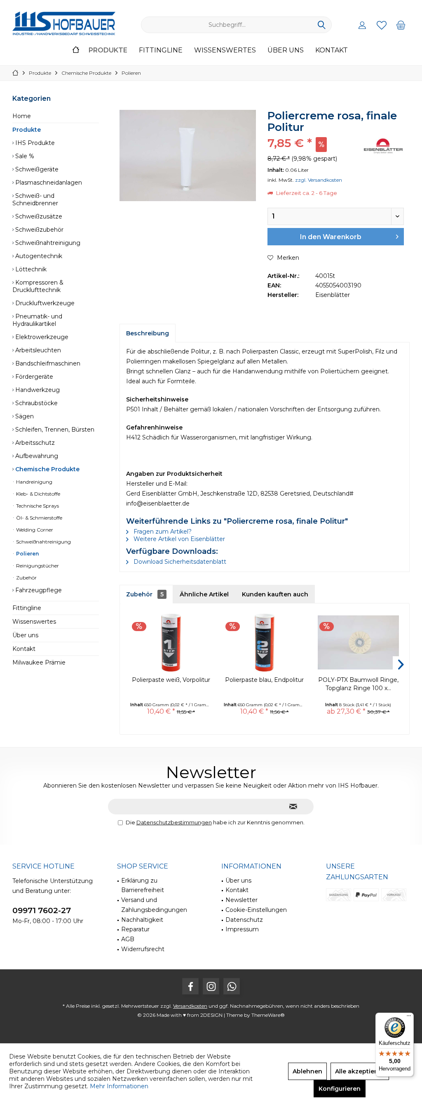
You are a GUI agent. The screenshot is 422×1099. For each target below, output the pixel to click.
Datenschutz (244, 919)
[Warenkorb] (401, 25)
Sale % (24, 156)
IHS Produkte (34, 143)
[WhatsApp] (231, 986)
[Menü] (409, 1018)
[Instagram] (211, 986)
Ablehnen (307, 1071)
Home (21, 116)
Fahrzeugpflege (38, 590)
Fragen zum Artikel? (162, 531)
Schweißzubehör (38, 229)
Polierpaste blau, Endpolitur (264, 680)
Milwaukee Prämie (39, 662)
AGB (127, 939)
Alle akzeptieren (359, 1071)
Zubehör (26, 577)
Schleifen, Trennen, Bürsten (54, 429)
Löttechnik (30, 269)
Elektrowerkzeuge (41, 337)
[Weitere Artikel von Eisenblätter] (383, 146)
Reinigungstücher (37, 566)
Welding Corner (34, 530)
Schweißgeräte (36, 169)
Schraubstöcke (36, 403)
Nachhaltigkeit (142, 919)
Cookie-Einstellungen (256, 910)
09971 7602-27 (41, 910)
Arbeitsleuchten (37, 350)
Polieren (27, 554)
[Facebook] (190, 986)
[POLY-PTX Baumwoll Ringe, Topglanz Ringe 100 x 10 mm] (358, 643)
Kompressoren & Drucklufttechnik (37, 286)
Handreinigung (33, 482)
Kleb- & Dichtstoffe (37, 494)
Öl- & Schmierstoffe (38, 518)
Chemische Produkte (47, 469)
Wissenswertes (34, 621)
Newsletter (241, 900)
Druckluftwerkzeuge (44, 303)
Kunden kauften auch (275, 594)
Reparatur (135, 929)
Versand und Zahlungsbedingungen (154, 905)
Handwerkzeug (37, 390)
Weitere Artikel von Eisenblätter (178, 539)
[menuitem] (401, 25)
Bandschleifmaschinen (47, 363)
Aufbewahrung (36, 456)
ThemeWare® (268, 1015)
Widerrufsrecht (142, 949)
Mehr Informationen (119, 1086)
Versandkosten (190, 1006)
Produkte (26, 129)
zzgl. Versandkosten (318, 180)
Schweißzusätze (38, 216)
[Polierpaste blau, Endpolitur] (264, 643)
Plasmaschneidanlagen (48, 182)
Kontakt (23, 649)
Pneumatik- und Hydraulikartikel (37, 320)
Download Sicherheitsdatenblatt (179, 561)
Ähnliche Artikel (204, 594)
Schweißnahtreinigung (47, 243)
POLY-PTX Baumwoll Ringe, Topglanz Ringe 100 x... (358, 684)
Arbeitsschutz (34, 442)
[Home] (76, 50)
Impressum (242, 929)
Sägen (24, 416)
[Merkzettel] (381, 25)
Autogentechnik (38, 256)
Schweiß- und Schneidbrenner (35, 199)
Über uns (25, 635)
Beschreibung (147, 333)
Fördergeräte (33, 376)
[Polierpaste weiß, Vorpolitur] (170, 643)
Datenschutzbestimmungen (174, 822)
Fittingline (26, 608)
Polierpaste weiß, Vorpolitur (171, 680)
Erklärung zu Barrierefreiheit (142, 885)
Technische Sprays (37, 506)
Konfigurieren (340, 1088)
